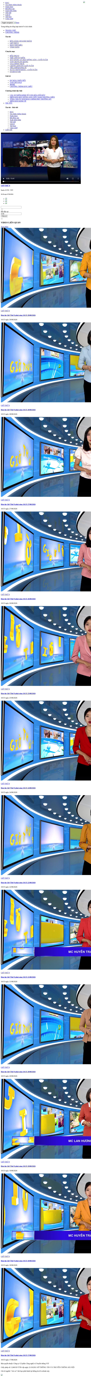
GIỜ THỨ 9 (5, 186)
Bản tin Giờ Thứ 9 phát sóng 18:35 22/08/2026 (18, 883)
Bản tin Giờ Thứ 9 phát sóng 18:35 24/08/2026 (18, 788)
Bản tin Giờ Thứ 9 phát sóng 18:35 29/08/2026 (18, 315)
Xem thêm (4, 227)
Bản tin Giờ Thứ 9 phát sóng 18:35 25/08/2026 (18, 693)
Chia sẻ (4, 216)
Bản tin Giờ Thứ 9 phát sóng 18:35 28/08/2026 (18, 410)
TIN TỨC (8, 103)
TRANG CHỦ (10, 30)
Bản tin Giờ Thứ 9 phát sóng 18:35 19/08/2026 (18, 1166)
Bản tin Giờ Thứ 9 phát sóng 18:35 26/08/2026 (18, 599)
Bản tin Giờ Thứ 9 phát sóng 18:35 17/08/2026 (18, 1355)
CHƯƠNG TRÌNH (12, 32)
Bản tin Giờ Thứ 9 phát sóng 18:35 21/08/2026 (18, 977)
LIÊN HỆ (8, 130)
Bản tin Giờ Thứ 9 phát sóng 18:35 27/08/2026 (18, 504)
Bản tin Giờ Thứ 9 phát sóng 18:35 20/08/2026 (18, 1072)
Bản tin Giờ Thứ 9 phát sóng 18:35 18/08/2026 (18, 1261)
